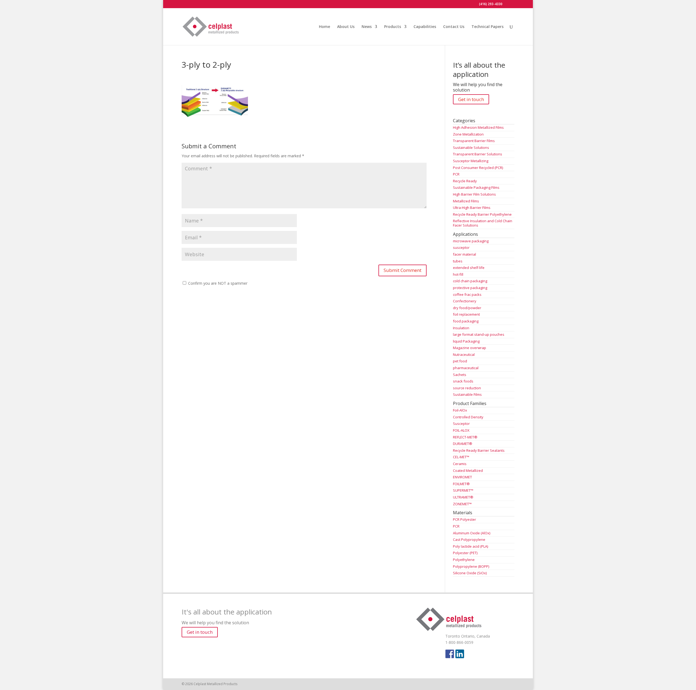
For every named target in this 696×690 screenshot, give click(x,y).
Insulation (461, 327)
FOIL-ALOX (461, 430)
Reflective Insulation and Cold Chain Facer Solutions (482, 223)
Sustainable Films (467, 394)
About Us (346, 27)
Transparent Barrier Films (474, 140)
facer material (464, 254)
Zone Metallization (468, 134)
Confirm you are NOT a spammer (217, 283)
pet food (460, 361)
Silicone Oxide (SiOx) (470, 572)
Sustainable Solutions (471, 147)
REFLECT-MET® (465, 437)
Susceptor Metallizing (470, 160)
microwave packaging (471, 241)
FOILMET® (461, 483)
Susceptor (461, 423)
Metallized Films (466, 201)
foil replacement (466, 314)
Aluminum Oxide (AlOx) (471, 533)
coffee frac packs (467, 294)
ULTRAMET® (463, 497)
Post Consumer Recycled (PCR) (478, 167)
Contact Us (453, 27)
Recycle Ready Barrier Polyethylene (482, 214)
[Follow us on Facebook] (449, 654)
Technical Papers (487, 27)
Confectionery (464, 301)
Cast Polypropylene (469, 539)
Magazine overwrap (469, 347)
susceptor (461, 247)
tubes (457, 261)
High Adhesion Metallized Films (478, 127)
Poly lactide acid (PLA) (470, 546)
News (367, 27)
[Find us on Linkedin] (459, 654)
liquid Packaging (466, 341)
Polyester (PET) (465, 552)
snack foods (463, 381)
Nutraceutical (464, 354)
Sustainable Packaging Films (476, 187)
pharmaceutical (465, 367)
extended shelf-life (468, 267)
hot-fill (458, 274)
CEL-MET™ (461, 456)
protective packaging (470, 287)
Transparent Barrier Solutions (477, 154)
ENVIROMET (462, 477)
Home (324, 27)
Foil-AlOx (460, 410)
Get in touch (471, 99)
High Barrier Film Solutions (474, 194)
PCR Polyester (464, 519)
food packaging (465, 321)
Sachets (459, 374)
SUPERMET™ (463, 490)
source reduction (467, 387)
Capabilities (425, 27)
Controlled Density (468, 417)
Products (392, 27)
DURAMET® (462, 443)
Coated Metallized (468, 470)
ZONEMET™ (462, 503)
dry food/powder (467, 307)
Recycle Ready (465, 180)
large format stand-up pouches (478, 334)
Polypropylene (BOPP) (471, 566)
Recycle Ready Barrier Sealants (479, 450)
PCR (456, 174)
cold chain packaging (470, 280)
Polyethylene (464, 559)
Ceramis (460, 463)
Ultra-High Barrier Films (471, 207)
